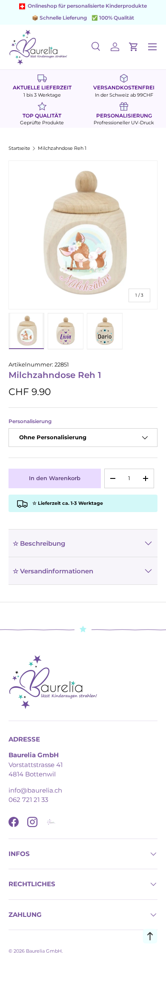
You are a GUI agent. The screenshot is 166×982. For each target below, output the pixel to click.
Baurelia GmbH (44, 951)
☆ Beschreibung (39, 543)
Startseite (19, 148)
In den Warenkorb (54, 478)
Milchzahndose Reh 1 (62, 148)
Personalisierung (30, 421)
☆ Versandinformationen (53, 571)
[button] (133, 46)
